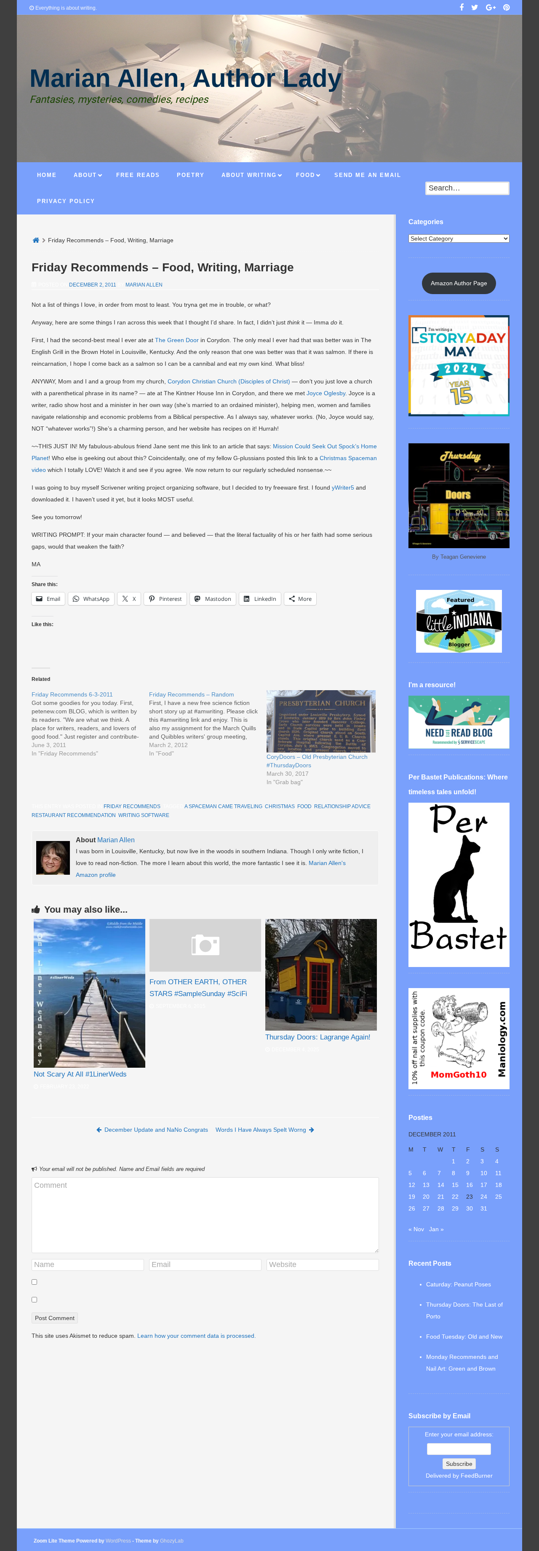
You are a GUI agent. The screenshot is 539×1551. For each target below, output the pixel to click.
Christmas (280, 806)
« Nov (416, 1229)
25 (498, 1196)
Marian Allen (144, 285)
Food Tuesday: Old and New (464, 1336)
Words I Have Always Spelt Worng (261, 1129)
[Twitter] (474, 8)
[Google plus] (491, 8)
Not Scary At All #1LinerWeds (80, 1074)
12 (411, 1184)
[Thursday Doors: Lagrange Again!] (321, 975)
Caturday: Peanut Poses (458, 1284)
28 (441, 1208)
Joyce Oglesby (326, 393)
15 (455, 1184)
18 (498, 1184)
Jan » (436, 1229)
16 (469, 1184)
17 (483, 1184)
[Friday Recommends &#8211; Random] (208, 724)
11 (498, 1173)
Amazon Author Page (459, 283)
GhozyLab (172, 1541)
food (304, 806)
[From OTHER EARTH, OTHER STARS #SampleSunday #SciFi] (205, 969)
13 (426, 1184)
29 (455, 1208)
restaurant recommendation (74, 815)
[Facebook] (461, 8)
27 (426, 1208)
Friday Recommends (132, 806)
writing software (143, 815)
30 (469, 1208)
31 (483, 1208)
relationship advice (342, 806)
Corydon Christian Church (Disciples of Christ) (229, 381)
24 (483, 1196)
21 (441, 1196)
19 (411, 1196)
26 (411, 1208)
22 (455, 1196)
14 (441, 1184)
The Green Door (177, 340)
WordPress (118, 1541)
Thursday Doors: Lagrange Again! (318, 1037)
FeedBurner (477, 1475)
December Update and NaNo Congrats (156, 1129)
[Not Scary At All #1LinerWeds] (89, 993)
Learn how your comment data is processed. (196, 1335)
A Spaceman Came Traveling (223, 806)
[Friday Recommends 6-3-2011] (90, 724)
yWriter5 (343, 487)
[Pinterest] (506, 8)
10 (483, 1173)
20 (426, 1196)
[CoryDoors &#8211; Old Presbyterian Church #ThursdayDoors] (321, 721)
